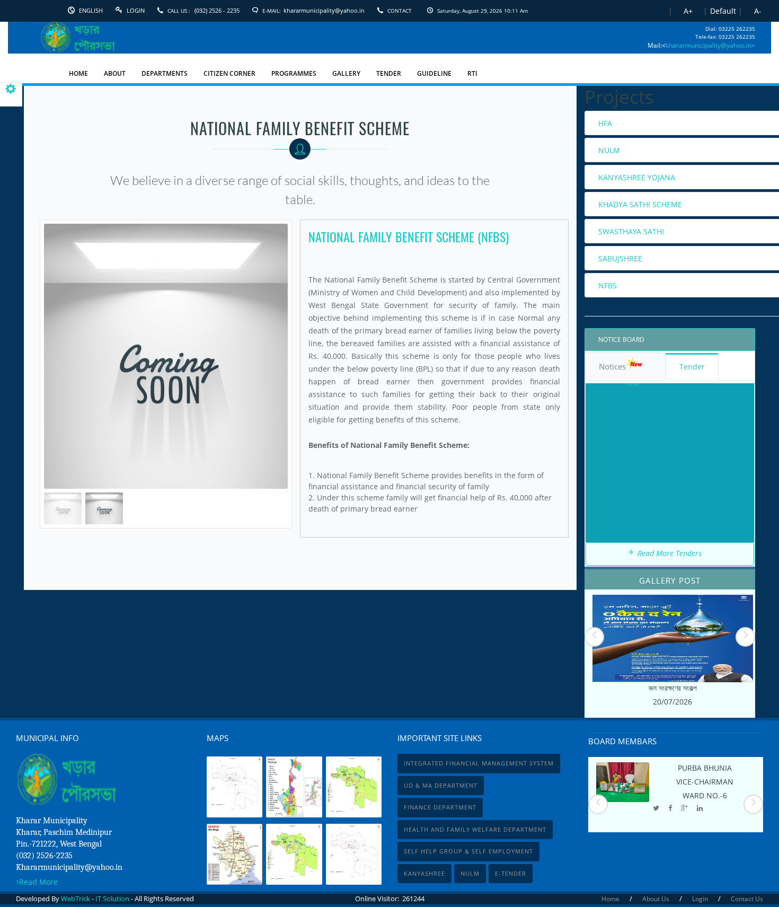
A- (758, 11)
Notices (612, 366)
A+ (688, 11)
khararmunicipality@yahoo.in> (710, 45)
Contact (399, 10)
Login (136, 10)
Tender (692, 367)
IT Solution (112, 898)
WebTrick (76, 898)
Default (723, 11)
